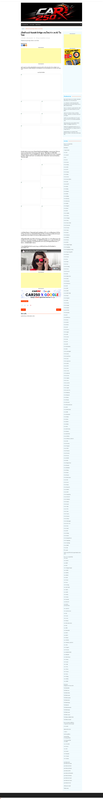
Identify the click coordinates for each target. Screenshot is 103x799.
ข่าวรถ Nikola (66, 424)
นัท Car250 (24, 38)
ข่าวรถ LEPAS (66, 363)
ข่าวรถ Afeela (66, 164)
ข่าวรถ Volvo (66, 525)
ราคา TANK (66, 664)
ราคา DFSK (66, 577)
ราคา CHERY (66, 570)
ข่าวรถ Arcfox (66, 176)
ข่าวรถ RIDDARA (67, 467)
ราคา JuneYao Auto (67, 611)
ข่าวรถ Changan (67, 218)
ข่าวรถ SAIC (66, 479)
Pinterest (31, 305)
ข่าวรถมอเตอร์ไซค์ (67, 737)
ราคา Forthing (66, 584)
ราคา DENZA (66, 575)
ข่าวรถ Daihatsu (67, 235)
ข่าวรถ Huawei (66, 307)
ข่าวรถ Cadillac (66, 213)
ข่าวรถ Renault (66, 465)
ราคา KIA (65, 613)
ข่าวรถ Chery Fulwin (67, 222)
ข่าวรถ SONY (66, 492)
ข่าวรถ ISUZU (66, 324)
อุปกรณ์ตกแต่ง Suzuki (68, 778)
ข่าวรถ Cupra (66, 230)
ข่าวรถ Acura (66, 162)
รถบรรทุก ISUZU (67, 605)
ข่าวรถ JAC (66, 327)
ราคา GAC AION (67, 587)
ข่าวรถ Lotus (66, 380)
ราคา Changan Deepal (68, 567)
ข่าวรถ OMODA (66, 436)
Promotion (66, 684)
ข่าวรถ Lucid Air (67, 382)
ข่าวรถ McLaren (67, 402)
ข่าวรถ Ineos (66, 319)
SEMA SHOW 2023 (67, 729)
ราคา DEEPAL (66, 572)
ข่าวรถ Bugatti (66, 205)
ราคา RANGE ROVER (67, 652)
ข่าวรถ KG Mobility (67, 346)
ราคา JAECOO (66, 608)
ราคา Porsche (66, 649)
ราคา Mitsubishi (67, 630)
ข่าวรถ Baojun (66, 191)
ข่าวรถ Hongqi (66, 305)
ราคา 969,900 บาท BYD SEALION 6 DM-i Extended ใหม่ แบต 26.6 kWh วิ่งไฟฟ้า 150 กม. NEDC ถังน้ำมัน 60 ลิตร (72, 104)
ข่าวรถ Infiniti (66, 322)
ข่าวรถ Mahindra (67, 392)
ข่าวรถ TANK (66, 506)
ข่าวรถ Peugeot (67, 445)
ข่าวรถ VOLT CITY (67, 523)
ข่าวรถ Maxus (66, 397)
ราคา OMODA (66, 640)
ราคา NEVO (66, 635)
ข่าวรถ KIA (65, 349)
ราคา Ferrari (66, 580)
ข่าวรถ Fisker (66, 261)
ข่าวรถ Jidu (66, 339)
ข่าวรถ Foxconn (66, 271)
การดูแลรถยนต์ (66, 150)
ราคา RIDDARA (66, 654)
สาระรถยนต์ (66, 726)
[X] (24, 45)
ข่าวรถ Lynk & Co (67, 390)
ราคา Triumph (66, 756)
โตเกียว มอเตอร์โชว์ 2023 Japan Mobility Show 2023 (72, 553)
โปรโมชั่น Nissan (67, 709)
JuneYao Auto (66, 145)
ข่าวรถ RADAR (66, 458)
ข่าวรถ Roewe (66, 475)
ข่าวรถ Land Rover (67, 356)
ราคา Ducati (66, 746)
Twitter (25, 305)
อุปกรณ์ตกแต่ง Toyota (68, 780)
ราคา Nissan (66, 637)
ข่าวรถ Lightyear (67, 373)
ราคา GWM (66, 592)
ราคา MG (65, 625)
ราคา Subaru (66, 659)
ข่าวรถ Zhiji (66, 547)
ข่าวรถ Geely (66, 278)
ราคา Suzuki (66, 661)
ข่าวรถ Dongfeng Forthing (68, 249)
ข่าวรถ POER (66, 448)
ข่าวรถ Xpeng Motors (68, 538)
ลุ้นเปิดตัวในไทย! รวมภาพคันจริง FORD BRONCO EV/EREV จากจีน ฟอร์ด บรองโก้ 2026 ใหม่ (72, 133)
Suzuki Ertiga (25, 301)
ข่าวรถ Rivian (66, 472)
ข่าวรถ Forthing (66, 266)
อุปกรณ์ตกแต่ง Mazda (68, 768)
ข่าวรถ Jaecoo (66, 329)
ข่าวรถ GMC (66, 288)
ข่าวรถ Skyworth (67, 487)
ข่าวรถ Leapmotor (67, 361)
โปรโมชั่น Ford (66, 690)
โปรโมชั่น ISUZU (67, 700)
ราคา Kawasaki (66, 753)
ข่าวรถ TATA (66, 509)
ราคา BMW (66, 563)
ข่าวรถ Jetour (66, 336)
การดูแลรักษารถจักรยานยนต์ (69, 723)
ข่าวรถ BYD (66, 210)
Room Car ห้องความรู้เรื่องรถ (69, 722)
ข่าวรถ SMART (66, 489)
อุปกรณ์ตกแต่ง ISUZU (67, 765)
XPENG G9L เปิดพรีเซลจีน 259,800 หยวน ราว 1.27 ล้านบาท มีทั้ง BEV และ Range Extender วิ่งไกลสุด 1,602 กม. (72, 128)
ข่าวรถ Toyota (66, 513)
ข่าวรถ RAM (66, 460)
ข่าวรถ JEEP (66, 334)
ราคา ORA (66, 645)
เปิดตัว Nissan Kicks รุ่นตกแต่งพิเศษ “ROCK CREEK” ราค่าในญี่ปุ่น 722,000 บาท (71, 124)
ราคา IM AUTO (66, 601)
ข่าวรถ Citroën (66, 227)
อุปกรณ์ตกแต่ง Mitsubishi (68, 773)
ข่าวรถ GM (66, 285)
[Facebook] (22, 45)
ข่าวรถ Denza (66, 239)
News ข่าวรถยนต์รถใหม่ (41, 38)
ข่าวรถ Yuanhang (67, 542)
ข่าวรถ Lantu (66, 358)
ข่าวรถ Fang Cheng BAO (68, 252)
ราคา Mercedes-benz (68, 623)
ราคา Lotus (66, 618)
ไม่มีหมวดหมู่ (66, 788)
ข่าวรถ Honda (66, 302)
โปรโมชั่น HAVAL (67, 692)
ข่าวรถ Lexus (66, 368)
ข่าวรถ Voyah (66, 528)
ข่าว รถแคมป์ (66, 155)
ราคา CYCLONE (66, 744)
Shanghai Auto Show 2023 (68, 685)
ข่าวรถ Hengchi (66, 298)
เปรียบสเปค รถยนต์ (67, 785)
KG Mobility (66, 147)
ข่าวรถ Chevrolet (67, 225)
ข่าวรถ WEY (66, 530)
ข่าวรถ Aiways (66, 172)
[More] (26, 45)
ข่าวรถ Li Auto (66, 370)
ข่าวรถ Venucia (66, 516)
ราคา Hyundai (66, 599)
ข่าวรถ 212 (65, 159)
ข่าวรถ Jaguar (66, 332)
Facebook (22, 305)
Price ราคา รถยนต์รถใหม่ (68, 556)
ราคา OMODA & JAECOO (68, 642)
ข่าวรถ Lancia (66, 353)
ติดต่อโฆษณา (38, 24)
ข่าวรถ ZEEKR (66, 545)
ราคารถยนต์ (32, 24)
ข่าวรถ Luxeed (66, 385)
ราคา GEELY (66, 589)
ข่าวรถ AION (66, 167)
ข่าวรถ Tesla (66, 511)
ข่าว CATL (65, 152)
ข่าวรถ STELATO (67, 496)
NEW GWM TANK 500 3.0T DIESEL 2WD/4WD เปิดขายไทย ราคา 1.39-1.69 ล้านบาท (72, 100)
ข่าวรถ (65, 157)
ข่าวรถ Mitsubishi (67, 414)
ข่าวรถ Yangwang (67, 540)
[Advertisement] (41, 55)
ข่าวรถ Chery (66, 220)
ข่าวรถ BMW (66, 203)
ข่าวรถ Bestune (66, 201)
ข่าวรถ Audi (66, 181)
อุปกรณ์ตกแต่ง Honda (68, 763)
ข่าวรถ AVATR (66, 184)
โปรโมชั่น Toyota (67, 714)
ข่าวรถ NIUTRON (67, 433)
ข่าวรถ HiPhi (66, 300)
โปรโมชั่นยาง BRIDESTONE (68, 717)
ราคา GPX (65, 748)
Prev (24, 309)
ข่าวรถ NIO (66, 426)
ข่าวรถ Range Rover (67, 462)
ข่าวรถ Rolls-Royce (67, 477)
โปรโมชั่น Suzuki (67, 712)
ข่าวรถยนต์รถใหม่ (24, 24)
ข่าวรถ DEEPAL (66, 237)
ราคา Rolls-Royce (67, 657)
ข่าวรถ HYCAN (66, 310)
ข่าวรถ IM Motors (67, 317)
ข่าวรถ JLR (66, 341)
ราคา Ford (66, 582)
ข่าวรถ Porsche (66, 453)
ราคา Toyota (66, 671)
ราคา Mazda (66, 620)
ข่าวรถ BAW (66, 193)
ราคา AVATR (66, 560)
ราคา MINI (65, 628)
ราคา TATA (66, 666)
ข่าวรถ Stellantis (67, 499)
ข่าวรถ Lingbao (66, 378)
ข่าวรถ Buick (66, 208)
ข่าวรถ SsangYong (67, 494)
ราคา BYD (65, 565)
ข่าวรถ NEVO (66, 421)
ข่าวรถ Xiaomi (66, 535)
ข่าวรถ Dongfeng (67, 247)
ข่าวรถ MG (66, 407)
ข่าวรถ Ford (66, 264)
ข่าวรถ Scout (66, 482)
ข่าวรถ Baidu (66, 188)
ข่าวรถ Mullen (66, 416)
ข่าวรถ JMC (66, 344)
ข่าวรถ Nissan (66, 431)
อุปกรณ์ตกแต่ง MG (67, 770)
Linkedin (28, 305)
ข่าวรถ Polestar (66, 450)
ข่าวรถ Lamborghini (67, 351)
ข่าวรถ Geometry (67, 283)
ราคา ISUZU (66, 604)
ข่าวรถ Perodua (66, 443)
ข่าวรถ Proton (66, 455)
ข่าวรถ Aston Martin (67, 179)
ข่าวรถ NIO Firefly (67, 429)
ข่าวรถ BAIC (66, 186)
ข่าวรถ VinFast (66, 518)
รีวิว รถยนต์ (66, 550)
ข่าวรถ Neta (66, 419)
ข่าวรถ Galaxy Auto (67, 276)
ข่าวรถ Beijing (66, 196)
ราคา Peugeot (66, 647)
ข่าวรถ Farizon (66, 254)
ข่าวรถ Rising (66, 470)
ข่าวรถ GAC (66, 273)
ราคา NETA (66, 632)
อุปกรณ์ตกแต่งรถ (67, 762)
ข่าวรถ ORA (66, 441)
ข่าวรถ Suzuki (47, 38)
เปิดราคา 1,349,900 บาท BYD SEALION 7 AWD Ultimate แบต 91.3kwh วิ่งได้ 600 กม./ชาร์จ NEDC (72, 109)
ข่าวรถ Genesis (66, 281)
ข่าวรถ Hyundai (66, 312)
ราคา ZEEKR (66, 681)
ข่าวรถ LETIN (66, 365)
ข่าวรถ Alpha (66, 174)
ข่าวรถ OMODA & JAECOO (69, 438)
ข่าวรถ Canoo (66, 215)
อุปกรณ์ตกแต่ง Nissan (68, 775)
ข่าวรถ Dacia (66, 232)
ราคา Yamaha (66, 758)
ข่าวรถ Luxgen (66, 387)
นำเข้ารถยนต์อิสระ (67, 734)
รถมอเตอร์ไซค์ (66, 736)
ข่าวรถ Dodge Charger (68, 244)
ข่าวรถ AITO (66, 169)
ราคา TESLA (66, 669)
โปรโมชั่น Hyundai (67, 697)
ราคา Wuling (66, 676)
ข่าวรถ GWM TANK (67, 293)
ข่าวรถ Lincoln (66, 375)
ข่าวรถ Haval (66, 295)
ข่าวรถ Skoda (66, 484)
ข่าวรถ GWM (66, 290)
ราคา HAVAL (66, 594)
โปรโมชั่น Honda (67, 695)
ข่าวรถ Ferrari (66, 256)
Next (58, 309)
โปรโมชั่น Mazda (67, 702)
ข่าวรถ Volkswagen (67, 521)
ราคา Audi (65, 558)
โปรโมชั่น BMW (66, 688)
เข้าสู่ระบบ (25, 316)
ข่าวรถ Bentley (66, 198)
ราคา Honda (66, 597)
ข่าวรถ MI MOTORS (67, 409)
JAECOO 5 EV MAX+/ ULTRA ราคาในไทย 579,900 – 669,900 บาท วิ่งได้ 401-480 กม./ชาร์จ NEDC (72, 114)
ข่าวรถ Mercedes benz (68, 404)
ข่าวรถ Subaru (66, 501)
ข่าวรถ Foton (66, 268)
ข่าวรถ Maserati (67, 395)
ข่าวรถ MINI (66, 412)
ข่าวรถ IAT (66, 315)
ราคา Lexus (66, 615)
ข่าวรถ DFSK (66, 242)
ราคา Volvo (66, 674)
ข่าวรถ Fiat (66, 259)
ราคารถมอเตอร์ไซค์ (67, 740)
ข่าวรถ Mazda (66, 399)
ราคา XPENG (66, 678)
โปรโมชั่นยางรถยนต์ (67, 719)
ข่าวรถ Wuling (66, 533)
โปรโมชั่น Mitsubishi (67, 707)
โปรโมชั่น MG (66, 705)
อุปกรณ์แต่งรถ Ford (67, 782)
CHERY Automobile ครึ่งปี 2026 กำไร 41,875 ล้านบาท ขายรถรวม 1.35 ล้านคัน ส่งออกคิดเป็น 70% (72, 119)
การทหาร (65, 731)
